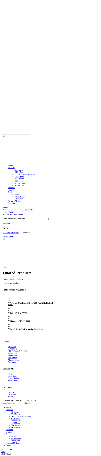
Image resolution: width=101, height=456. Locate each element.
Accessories (19, 185)
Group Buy (19, 199)
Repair (17, 194)
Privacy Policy (13, 378)
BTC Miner (19, 172)
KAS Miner (19, 176)
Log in (6, 228)
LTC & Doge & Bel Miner (25, 174)
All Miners (19, 170)
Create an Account (15, 214)
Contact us (12, 376)
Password (7, 223)
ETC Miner (19, 181)
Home (5, 279)
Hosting (11, 392)
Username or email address (14, 219)
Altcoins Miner (20, 183)
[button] (6, 454)
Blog (10, 374)
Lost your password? (11, 233)
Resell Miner (20, 196)
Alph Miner (19, 179)
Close (3, 452)
